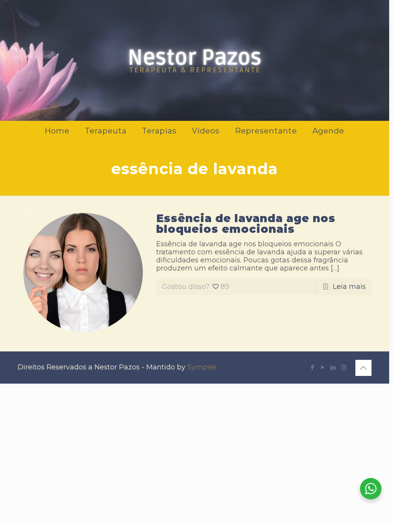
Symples (202, 367)
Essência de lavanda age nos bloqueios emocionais (245, 224)
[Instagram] (344, 367)
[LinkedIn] (333, 367)
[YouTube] (323, 367)
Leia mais (349, 286)
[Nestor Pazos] (195, 59)
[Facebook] (313, 367)
